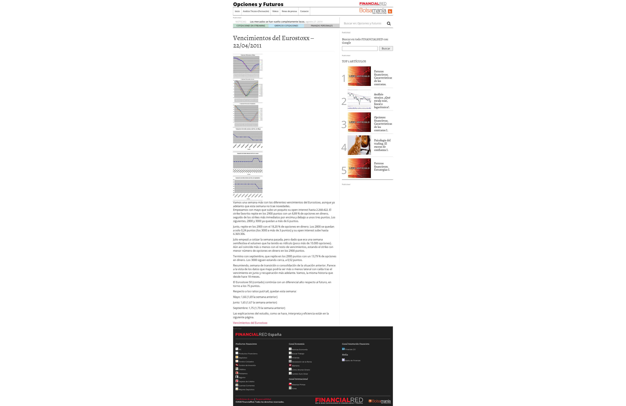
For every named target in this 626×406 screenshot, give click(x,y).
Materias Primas (298, 384)
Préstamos (242, 373)
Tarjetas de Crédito (246, 381)
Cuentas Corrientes (246, 385)
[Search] (388, 23)
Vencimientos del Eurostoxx (250, 323)
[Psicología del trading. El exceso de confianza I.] (359, 145)
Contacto (304, 11)
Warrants (295, 365)
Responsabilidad (263, 399)
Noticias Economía (299, 349)
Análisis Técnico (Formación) (256, 11)
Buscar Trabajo (297, 353)
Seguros (241, 377)
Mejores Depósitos (246, 389)
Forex (294, 388)
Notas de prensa (289, 11)
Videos (275, 11)
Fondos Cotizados (246, 361)
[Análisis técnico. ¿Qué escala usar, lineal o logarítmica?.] (359, 99)
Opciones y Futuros (258, 4)
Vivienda (295, 357)
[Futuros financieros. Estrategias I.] (359, 168)
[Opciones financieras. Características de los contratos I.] (359, 122)
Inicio (237, 11)
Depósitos (242, 357)
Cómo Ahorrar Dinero (300, 369)
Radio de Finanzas (352, 360)
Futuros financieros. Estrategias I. (382, 166)
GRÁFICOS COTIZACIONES (286, 25)
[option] (291, 21)
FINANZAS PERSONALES (322, 25)
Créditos (242, 369)
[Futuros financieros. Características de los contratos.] (359, 76)
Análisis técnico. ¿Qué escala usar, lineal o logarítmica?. (382, 100)
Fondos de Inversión (247, 365)
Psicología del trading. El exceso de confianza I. (382, 145)
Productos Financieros (247, 353)
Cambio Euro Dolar (299, 374)
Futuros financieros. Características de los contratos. (383, 77)
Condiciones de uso (245, 399)
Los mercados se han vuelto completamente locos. (277, 21)
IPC (239, 349)
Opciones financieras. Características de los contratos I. (383, 123)
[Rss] (390, 11)
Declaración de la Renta (301, 361)
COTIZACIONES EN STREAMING (251, 25)
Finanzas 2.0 (350, 349)
